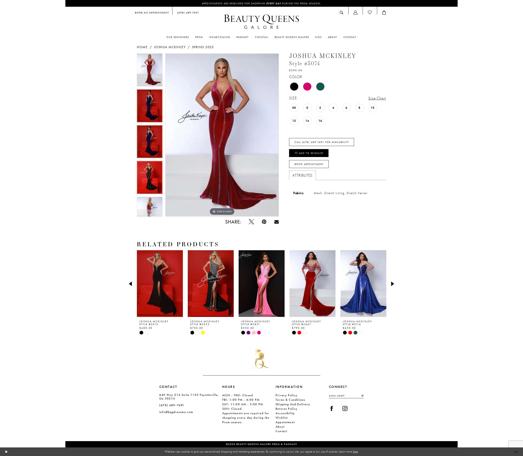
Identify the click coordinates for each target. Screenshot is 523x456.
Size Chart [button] (377, 98)
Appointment (285, 422)
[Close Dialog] (6, 451)
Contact (281, 431)
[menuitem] (152, 12)
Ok (516, 452)
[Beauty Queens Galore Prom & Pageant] (261, 21)
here (355, 451)
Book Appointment (309, 164)
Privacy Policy (287, 395)
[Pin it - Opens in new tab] (264, 222)
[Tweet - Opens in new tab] (251, 222)
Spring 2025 (203, 47)
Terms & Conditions (290, 400)
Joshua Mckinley (170, 47)
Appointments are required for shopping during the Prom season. (261, 3)
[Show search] (341, 12)
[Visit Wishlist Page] (370, 12)
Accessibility (285, 413)
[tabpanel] (149, 71)
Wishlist (282, 417)
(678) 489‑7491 (171, 405)
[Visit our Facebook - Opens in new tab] (331, 408)
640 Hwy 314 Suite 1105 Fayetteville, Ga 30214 (189, 396)
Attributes (302, 175)
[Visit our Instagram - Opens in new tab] (345, 408)
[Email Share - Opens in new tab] (276, 221)
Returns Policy (287, 409)
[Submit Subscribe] (362, 395)
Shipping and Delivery (293, 404)
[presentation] (160, 283)
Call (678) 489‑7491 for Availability (322, 142)
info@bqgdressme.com (176, 412)
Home (142, 47)
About (280, 426)
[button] (355, 12)
